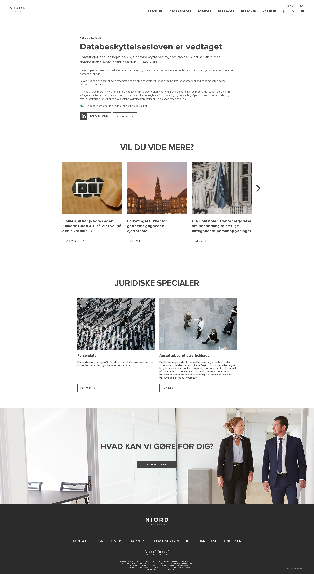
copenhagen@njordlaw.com (183, 562)
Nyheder (204, 11)
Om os (116, 541)
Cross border (180, 11)
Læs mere (76, 240)
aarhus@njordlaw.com (181, 568)
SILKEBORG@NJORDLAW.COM (181, 564)
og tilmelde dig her (136, 106)
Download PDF (125, 116)
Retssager (226, 11)
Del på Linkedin (99, 116)
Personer (248, 11)
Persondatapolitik (171, 541)
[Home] (18, 9)
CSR (100, 541)
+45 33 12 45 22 (155, 570)
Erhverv (290, 6)
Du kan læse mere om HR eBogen (101, 106)
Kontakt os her (157, 464)
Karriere (269, 11)
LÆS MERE (86, 388)
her (123, 106)
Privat (301, 6)
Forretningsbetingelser (218, 541)
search (293, 11)
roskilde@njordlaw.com (179, 566)
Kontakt (80, 541)
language (284, 11)
